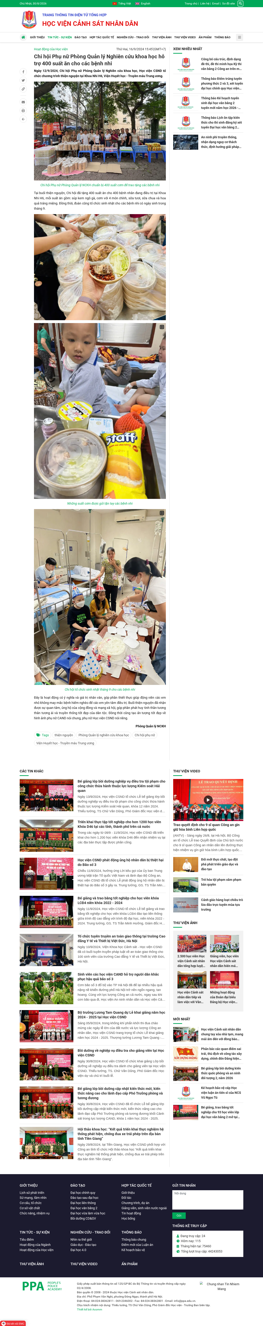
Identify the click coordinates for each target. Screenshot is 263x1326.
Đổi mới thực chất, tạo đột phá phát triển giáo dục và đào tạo (219, 864)
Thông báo (131, 1232)
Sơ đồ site (228, 3)
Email (215, 3)
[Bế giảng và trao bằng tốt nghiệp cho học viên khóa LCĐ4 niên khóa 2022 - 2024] (46, 912)
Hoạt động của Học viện (51, 49)
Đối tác (126, 1198)
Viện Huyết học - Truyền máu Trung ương (65, 743)
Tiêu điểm (27, 1239)
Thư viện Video (186, 771)
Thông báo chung (133, 1239)
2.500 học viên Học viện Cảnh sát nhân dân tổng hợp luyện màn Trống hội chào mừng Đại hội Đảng (191, 965)
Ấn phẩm (129, 1264)
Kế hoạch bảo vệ (133, 1250)
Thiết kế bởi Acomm (89, 1309)
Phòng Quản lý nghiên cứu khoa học (104, 735)
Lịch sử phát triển (32, 1193)
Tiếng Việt (124, 3)
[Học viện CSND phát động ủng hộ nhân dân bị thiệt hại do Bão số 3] (46, 874)
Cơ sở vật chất (30, 1208)
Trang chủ (191, 3)
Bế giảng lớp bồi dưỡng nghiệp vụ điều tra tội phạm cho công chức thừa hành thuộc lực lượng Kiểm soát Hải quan (121, 786)
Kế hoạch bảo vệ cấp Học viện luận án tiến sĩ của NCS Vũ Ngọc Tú (221, 1092)
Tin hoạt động (131, 1213)
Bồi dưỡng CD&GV (83, 1218)
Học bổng (128, 1218)
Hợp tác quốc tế (136, 1185)
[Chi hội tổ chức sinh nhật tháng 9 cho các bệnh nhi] (100, 597)
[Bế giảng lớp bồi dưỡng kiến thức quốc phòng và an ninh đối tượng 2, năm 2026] (185, 1073)
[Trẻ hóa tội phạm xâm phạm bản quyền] (185, 884)
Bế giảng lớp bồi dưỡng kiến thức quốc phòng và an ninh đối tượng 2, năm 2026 (221, 1073)
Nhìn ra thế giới (81, 1239)
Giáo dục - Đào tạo (83, 1245)
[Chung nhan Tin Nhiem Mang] (221, 1289)
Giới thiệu (29, 1185)
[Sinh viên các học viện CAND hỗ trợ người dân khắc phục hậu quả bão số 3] (46, 988)
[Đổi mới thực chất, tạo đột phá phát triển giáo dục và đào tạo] (185, 864)
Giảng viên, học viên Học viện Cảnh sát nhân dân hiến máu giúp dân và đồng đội (224, 965)
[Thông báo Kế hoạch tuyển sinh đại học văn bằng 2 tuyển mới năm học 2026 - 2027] (185, 103)
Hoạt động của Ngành (35, 1245)
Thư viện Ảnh (185, 923)
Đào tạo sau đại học (84, 1198)
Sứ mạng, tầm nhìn (33, 1198)
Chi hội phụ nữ (145, 735)
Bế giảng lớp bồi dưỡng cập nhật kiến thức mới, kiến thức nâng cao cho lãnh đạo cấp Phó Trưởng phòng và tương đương (120, 1093)
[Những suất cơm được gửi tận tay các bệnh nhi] (100, 411)
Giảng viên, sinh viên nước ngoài (144, 1208)
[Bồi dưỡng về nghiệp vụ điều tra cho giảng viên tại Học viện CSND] (46, 1064)
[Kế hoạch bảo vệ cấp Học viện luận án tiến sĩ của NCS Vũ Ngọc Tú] (185, 1092)
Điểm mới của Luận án (137, 1245)
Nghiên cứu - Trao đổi (90, 1232)
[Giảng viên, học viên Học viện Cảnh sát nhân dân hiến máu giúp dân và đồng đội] (224, 943)
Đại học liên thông (83, 1203)
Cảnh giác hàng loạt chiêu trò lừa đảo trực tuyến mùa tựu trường (222, 904)
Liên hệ (204, 3)
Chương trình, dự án (135, 1203)
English (145, 3)
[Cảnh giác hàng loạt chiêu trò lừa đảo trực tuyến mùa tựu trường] (185, 904)
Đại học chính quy (82, 1193)
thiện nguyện (64, 735)
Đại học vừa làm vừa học (87, 1213)
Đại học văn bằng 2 (83, 1208)
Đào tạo (77, 1185)
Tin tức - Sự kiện (35, 1232)
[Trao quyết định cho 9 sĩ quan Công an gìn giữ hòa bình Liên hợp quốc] (208, 800)
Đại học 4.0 (78, 1250)
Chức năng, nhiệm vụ (35, 1213)
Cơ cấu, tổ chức (31, 1203)
